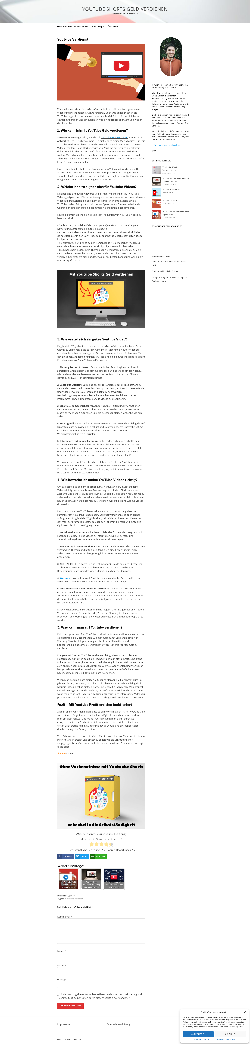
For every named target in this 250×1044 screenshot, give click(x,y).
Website (61, 979)
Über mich (113, 26)
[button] (244, 1012)
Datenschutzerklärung (216, 1039)
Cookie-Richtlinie (200, 1039)
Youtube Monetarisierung (172, 189)
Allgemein (70, 896)
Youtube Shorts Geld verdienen (125, 9)
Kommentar (64, 916)
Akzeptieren (198, 1034)
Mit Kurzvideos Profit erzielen (72, 26)
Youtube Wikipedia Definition (165, 271)
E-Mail (61, 965)
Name (61, 951)
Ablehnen (230, 1034)
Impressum (230, 1039)
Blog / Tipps (98, 26)
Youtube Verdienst (75, 899)
